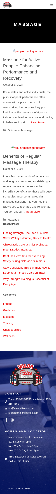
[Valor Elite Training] (7, 4)
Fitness (7, 303)
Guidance (14, 130)
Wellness (8, 336)
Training (8, 323)
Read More (37, 122)
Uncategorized (12, 329)
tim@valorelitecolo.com (21, 408)
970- (18, 399)
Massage (27, 130)
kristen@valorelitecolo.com (23, 412)
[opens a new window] (7, 420)
